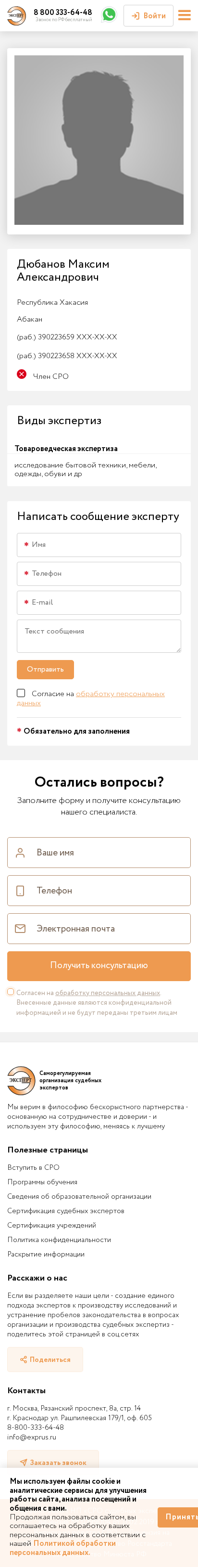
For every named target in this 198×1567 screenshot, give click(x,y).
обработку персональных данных (91, 698)
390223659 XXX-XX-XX (67, 337)
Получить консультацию (99, 965)
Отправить (45, 669)
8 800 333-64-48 (63, 12)
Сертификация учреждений (51, 1225)
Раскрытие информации (46, 1254)
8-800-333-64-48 (35, 1428)
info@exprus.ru (31, 1437)
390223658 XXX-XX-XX (67, 356)
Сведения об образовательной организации (79, 1196)
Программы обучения (42, 1182)
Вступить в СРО (33, 1168)
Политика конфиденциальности (59, 1240)
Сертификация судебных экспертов (65, 1211)
